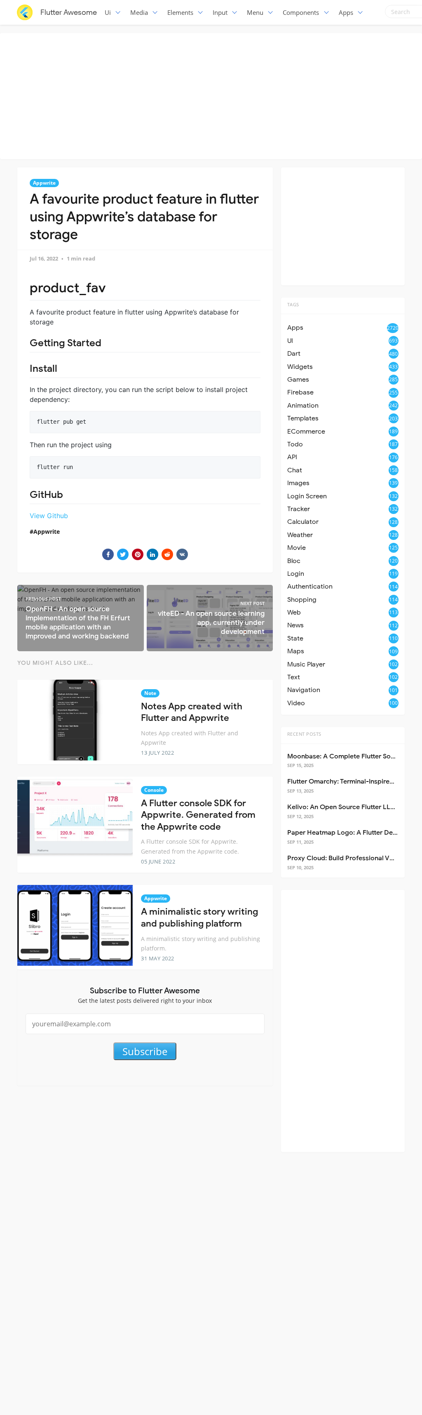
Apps (346, 12)
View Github (49, 516)
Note (150, 693)
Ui (108, 12)
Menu (255, 12)
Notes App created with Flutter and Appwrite (191, 712)
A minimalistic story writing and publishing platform (199, 917)
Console (154, 789)
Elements (180, 12)
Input (220, 12)
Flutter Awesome (68, 12)
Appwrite (44, 182)
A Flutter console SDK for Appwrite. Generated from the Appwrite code (198, 815)
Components (301, 12)
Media (139, 12)
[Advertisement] (213, 95)
